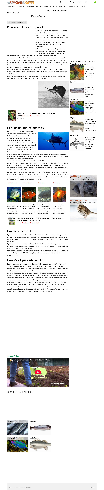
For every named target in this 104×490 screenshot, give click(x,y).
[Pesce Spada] (77, 144)
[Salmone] (40, 427)
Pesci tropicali (12, 438)
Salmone (33, 421)
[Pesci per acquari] (14, 194)
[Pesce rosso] (60, 194)
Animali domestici (69, 6)
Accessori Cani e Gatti (32, 6)
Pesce (9, 12)
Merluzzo (11, 421)
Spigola (33, 438)
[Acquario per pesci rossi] (77, 72)
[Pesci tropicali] (17, 444)
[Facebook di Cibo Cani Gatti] (67, 2)
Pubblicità (92, 487)
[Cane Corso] (83, 186)
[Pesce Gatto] (45, 194)
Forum (62, 2)
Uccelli (60, 6)
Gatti (13, 6)
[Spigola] (40, 444)
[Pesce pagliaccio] (29, 194)
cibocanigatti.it (56, 10)
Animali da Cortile (45, 6)
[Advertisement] (26, 10)
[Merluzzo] (17, 427)
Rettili (55, 6)
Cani (9, 6)
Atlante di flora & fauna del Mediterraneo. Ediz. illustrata (36, 113)
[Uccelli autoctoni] (83, 210)
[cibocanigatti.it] (20, 2)
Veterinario (20, 6)
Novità (83, 6)
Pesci (78, 6)
